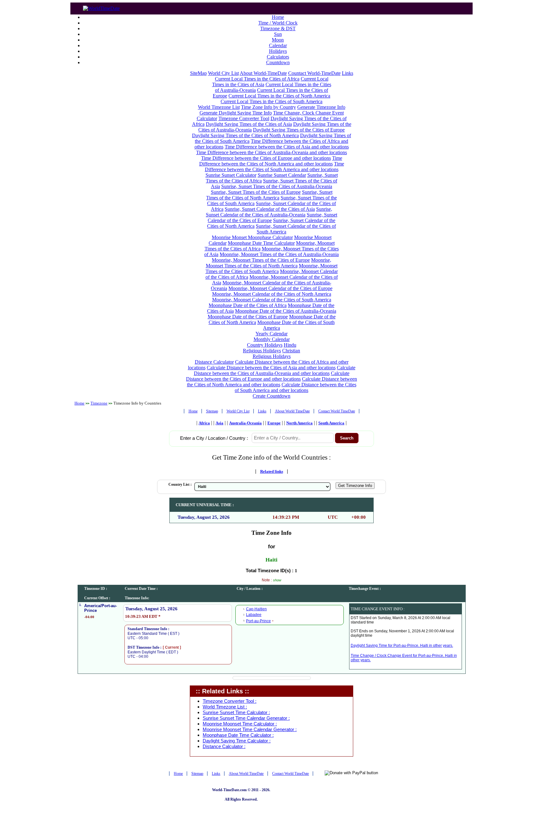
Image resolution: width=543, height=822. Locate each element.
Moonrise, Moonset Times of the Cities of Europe (261, 260)
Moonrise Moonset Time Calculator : (240, 723)
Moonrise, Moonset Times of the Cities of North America (269, 262)
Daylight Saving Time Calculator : (237, 740)
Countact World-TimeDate (314, 73)
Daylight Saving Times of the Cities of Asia (249, 124)
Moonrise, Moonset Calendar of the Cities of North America (271, 294)
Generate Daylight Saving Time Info (236, 112)
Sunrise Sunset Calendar (282, 175)
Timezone (98, 403)
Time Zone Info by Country (268, 107)
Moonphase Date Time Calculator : (238, 735)
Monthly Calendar (272, 339)
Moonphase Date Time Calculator (261, 243)
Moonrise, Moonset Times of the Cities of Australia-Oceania (279, 254)
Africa (204, 423)
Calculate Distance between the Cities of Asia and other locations (271, 367)
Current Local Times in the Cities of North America (279, 95)
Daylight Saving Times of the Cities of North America (245, 135)
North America (299, 423)
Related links (271, 471)
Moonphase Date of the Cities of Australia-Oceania (285, 311)
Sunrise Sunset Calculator (231, 175)
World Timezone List (219, 107)
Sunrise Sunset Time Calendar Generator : (246, 718)
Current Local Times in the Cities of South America (271, 101)
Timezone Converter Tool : (229, 701)
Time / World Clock (278, 22)
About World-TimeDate (263, 73)
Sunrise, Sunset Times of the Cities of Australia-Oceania (276, 186)
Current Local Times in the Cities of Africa (257, 78)
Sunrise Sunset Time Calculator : (236, 712)
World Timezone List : (225, 706)
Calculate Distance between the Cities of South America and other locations (295, 387)
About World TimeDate (292, 411)
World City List (223, 73)
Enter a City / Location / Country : (214, 438)
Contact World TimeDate (336, 411)
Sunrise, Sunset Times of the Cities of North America (269, 194)
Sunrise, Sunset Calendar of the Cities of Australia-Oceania (269, 211)
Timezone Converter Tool (243, 118)
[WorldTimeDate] (101, 6)
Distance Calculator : (224, 746)
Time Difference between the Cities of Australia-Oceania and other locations (271, 152)
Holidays (278, 51)
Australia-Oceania (245, 423)
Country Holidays (264, 345)
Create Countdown (271, 396)
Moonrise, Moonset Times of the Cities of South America (271, 268)
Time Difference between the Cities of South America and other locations (274, 166)
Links (347, 73)
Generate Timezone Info (321, 107)
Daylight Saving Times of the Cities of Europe (299, 129)
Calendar (278, 45)
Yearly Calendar (271, 333)
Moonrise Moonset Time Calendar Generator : (250, 729)
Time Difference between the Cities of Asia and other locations (287, 146)
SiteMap (198, 73)
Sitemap (212, 411)
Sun (278, 34)
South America (331, 423)
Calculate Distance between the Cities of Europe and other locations (267, 376)
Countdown (278, 62)
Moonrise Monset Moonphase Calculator (252, 237)
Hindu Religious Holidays (269, 347)
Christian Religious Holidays (276, 353)
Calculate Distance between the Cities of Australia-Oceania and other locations (274, 370)
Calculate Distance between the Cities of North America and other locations (272, 381)
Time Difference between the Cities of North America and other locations (270, 160)
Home (278, 17)
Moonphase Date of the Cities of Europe (248, 316)
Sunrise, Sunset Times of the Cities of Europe (256, 192)
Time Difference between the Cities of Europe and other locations (266, 158)
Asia (219, 423)
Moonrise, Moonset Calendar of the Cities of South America (271, 299)
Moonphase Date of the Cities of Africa (248, 305)
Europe (274, 423)
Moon (278, 39)
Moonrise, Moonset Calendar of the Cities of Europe (280, 288)
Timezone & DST (278, 28)
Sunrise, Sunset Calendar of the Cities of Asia (270, 209)
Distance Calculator (214, 362)
